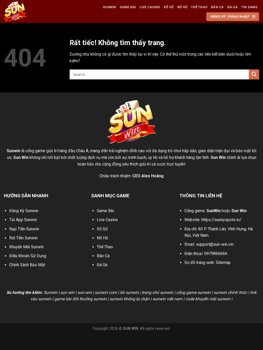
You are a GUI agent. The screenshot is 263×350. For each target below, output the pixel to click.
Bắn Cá (217, 7)
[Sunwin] (28, 11)
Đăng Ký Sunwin (23, 210)
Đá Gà (232, 7)
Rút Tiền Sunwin (23, 237)
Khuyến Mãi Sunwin (26, 246)
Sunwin (109, 7)
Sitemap (223, 262)
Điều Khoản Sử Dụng (27, 255)
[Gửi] (254, 74)
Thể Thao (199, 7)
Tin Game (249, 7)
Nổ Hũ (182, 7)
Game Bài (128, 7)
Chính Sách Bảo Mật (27, 264)
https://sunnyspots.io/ (221, 219)
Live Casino (150, 7)
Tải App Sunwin (23, 219)
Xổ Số (168, 7)
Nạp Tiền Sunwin (24, 229)
